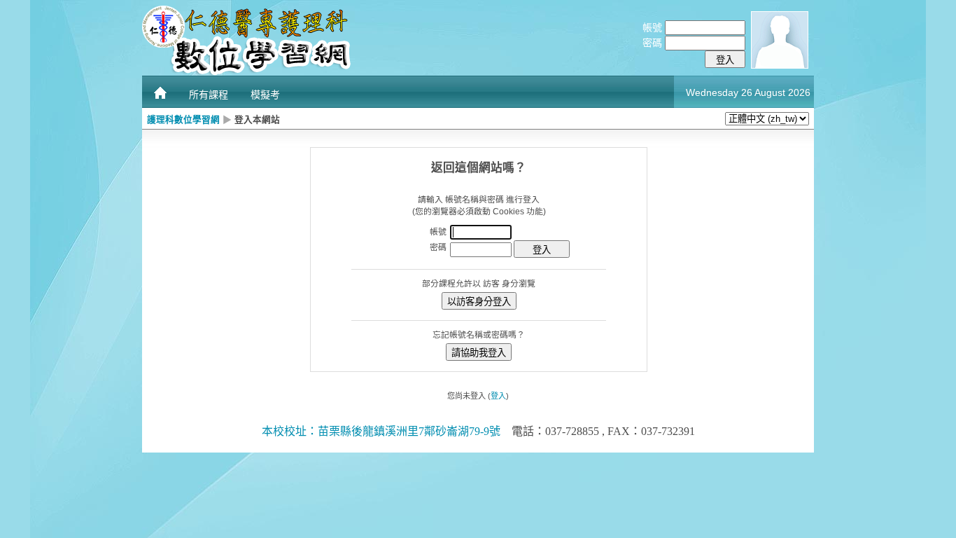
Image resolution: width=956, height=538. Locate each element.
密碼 (652, 42)
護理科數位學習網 (183, 120)
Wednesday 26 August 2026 (748, 92)
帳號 (652, 27)
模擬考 (265, 94)
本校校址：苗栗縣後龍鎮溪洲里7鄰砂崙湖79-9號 (381, 431)
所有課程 (208, 94)
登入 (498, 396)
